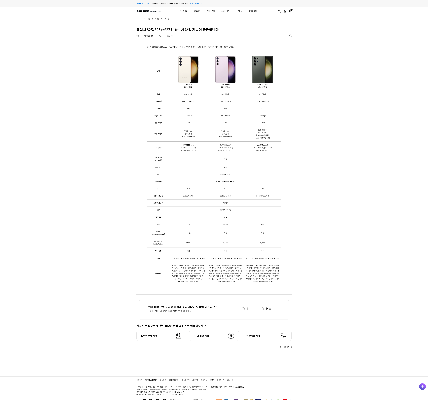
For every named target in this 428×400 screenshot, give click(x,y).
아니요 (268, 308)
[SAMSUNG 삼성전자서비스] (148, 11)
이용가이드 (220, 380)
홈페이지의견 (173, 380)
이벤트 (212, 380)
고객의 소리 (253, 11)
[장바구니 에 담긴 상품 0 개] (290, 11)
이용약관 (139, 380)
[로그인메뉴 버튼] (285, 11)
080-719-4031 (202, 390)
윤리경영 (163, 380)
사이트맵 (195, 380)
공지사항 (204, 380)
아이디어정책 (185, 380)
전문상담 (197, 11)
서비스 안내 (211, 11)
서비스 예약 (225, 11)
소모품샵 (239, 11)
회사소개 (230, 380)
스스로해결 (183, 11)
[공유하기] (290, 35)
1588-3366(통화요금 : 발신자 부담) (178, 390)
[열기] (422, 386)
